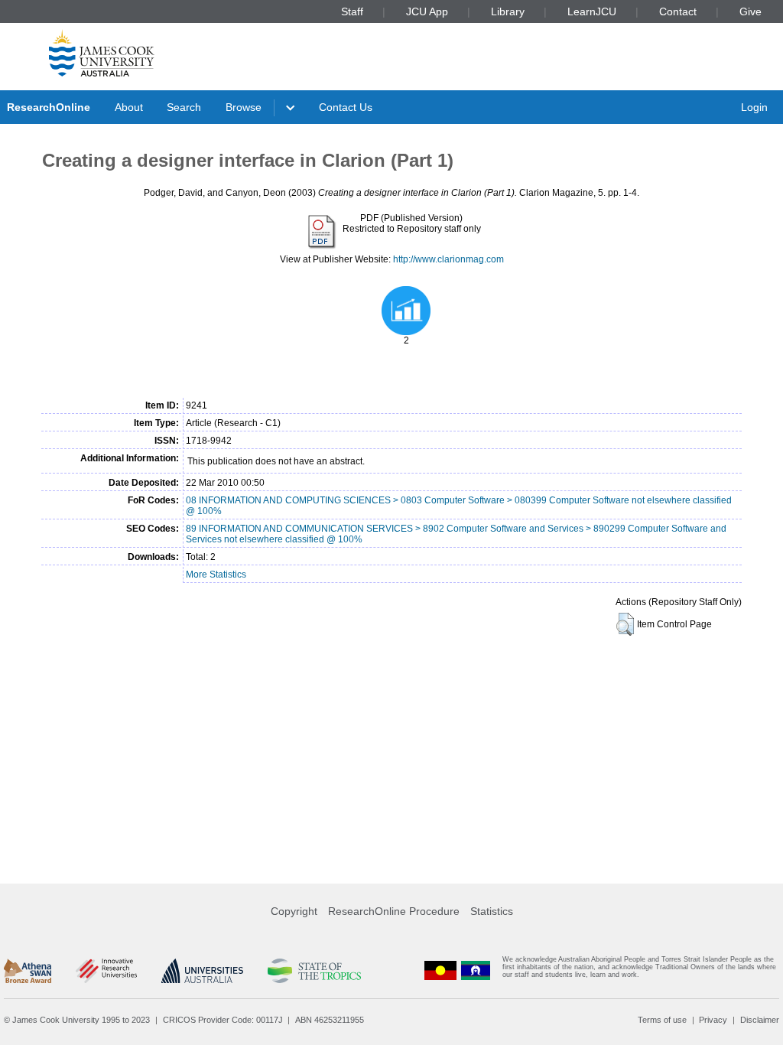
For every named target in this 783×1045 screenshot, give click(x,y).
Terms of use (662, 1019)
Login (754, 107)
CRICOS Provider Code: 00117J (223, 1019)
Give (750, 11)
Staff (352, 11)
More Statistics (216, 574)
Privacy (713, 1019)
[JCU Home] (101, 53)
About (129, 107)
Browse (244, 107)
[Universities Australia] (202, 971)
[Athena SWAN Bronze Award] (27, 971)
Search (184, 107)
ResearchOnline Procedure (394, 911)
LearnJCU (591, 11)
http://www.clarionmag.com (448, 259)
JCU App (427, 11)
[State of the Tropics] (314, 971)
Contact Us (345, 107)
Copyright (294, 911)
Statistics (491, 911)
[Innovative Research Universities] (106, 971)
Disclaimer (759, 1019)
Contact (678, 11)
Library (508, 11)
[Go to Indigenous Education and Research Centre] (440, 970)
